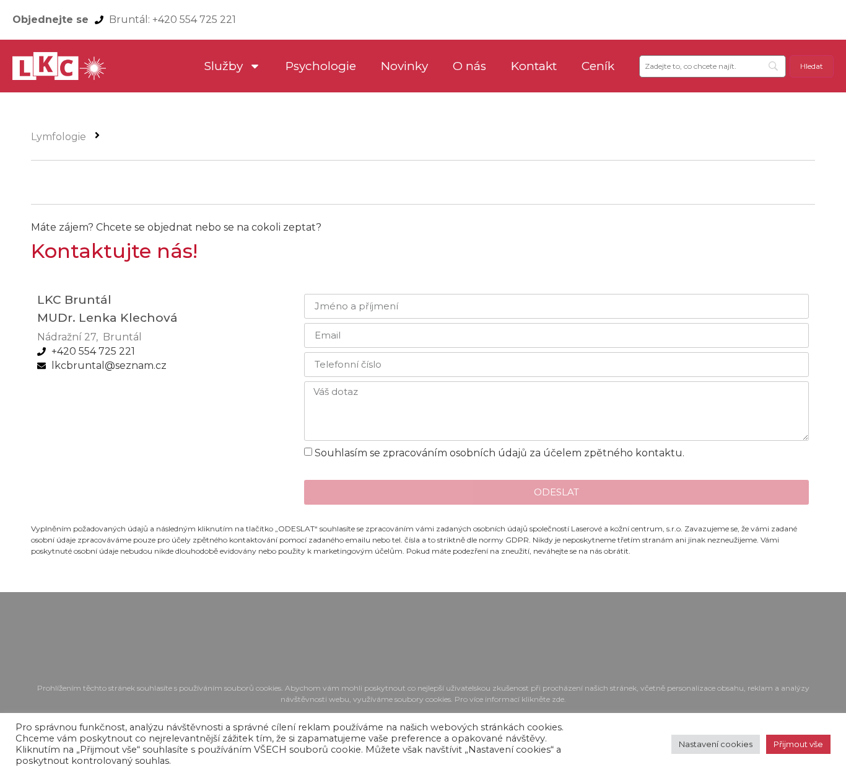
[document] (423, 387)
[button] (604, 343)
